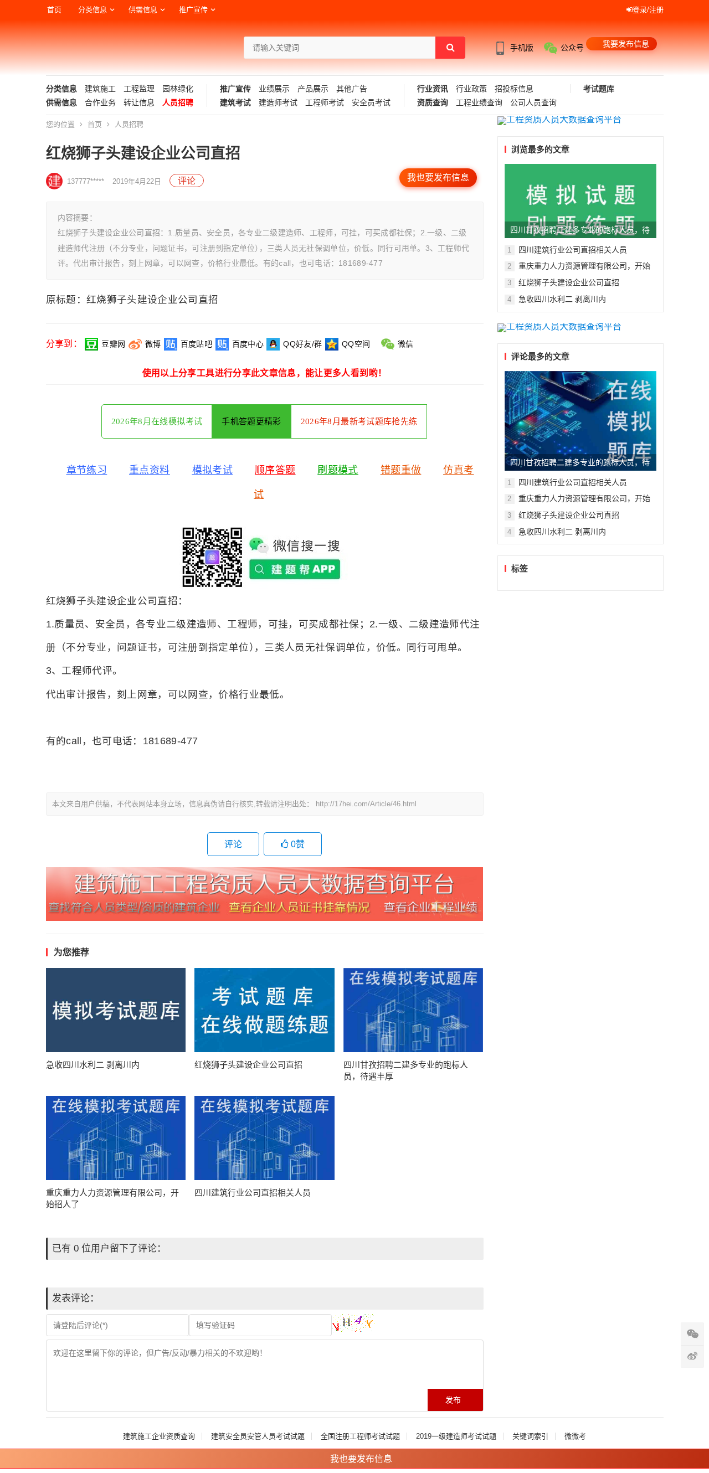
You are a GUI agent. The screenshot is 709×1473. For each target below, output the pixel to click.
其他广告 (351, 89)
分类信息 (92, 10)
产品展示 (312, 89)
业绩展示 (274, 89)
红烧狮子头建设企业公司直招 (248, 1064)
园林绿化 (177, 89)
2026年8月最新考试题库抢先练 (359, 421)
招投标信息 (514, 89)
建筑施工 (100, 89)
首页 (54, 10)
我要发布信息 (626, 43)
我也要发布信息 (438, 177)
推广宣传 (193, 10)
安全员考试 (371, 103)
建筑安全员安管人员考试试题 (258, 1436)
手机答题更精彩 (251, 421)
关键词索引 (530, 1436)
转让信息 (139, 103)
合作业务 (100, 103)
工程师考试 (324, 103)
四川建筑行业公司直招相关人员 (252, 1192)
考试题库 (598, 89)
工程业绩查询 (479, 103)
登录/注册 (648, 10)
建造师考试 (278, 103)
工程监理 (139, 89)
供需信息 (143, 10)
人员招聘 (177, 103)
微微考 (575, 1436)
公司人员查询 (533, 103)
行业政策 (471, 89)
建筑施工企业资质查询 (159, 1436)
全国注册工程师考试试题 (360, 1436)
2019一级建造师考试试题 (456, 1436)
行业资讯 (432, 89)
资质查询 (432, 103)
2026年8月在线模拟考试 (157, 421)
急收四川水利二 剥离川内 (93, 1064)
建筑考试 (235, 103)
